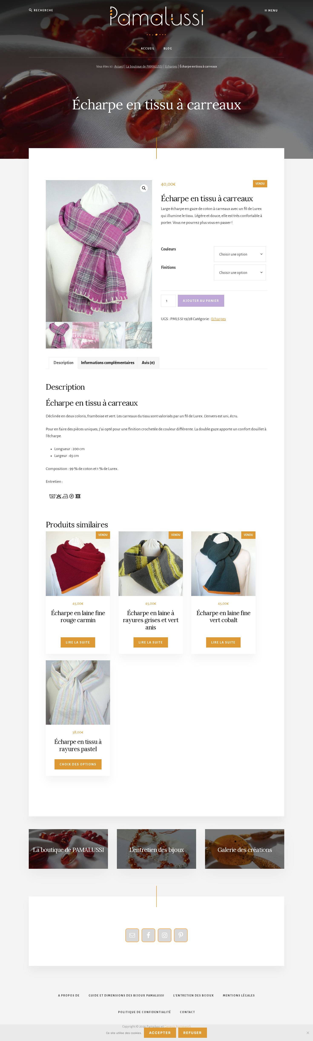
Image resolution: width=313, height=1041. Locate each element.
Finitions (168, 267)
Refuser (192, 1033)
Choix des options (78, 764)
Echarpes (171, 66)
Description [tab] (63, 363)
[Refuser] (308, 1033)
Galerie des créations (245, 850)
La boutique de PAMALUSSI (144, 66)
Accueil (119, 66)
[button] (144, 188)
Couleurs (168, 249)
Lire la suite (78, 642)
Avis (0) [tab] (148, 363)
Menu (272, 10)
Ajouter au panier (201, 300)
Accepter (160, 1033)
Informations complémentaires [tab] (107, 363)
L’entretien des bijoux (156, 850)
